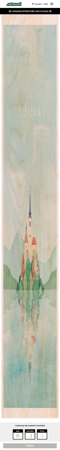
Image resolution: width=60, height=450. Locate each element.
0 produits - (41, 4)
